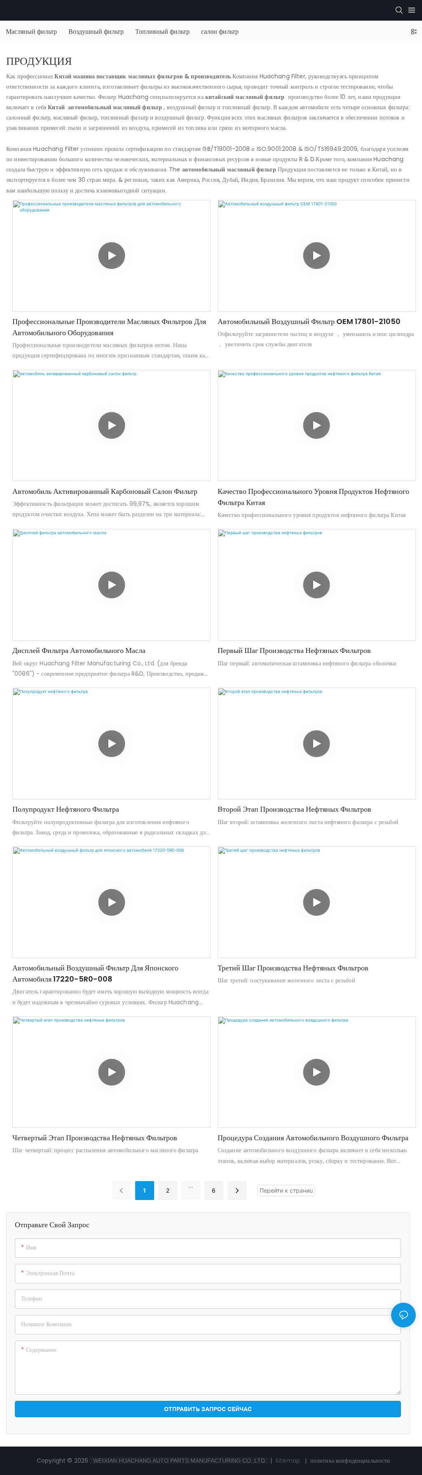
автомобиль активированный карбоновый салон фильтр (104, 491)
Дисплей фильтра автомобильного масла (78, 650)
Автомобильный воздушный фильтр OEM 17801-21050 (309, 321)
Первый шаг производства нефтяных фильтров (294, 650)
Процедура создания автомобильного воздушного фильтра (313, 1137)
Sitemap (288, 1460)
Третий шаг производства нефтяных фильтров (293, 968)
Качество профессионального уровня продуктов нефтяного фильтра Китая (313, 496)
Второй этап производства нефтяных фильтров (294, 809)
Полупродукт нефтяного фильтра (65, 809)
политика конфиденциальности (350, 1460)
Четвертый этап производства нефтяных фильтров (94, 1137)
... (190, 1185)
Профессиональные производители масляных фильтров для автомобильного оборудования (109, 327)
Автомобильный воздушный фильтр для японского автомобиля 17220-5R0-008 (95, 973)
